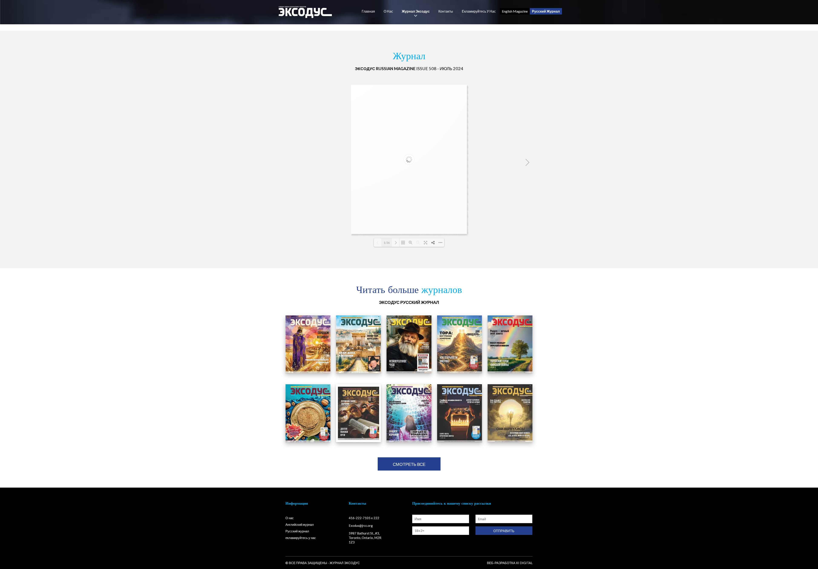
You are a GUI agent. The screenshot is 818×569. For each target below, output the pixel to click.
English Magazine (515, 11)
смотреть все (409, 464)
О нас (388, 11)
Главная (368, 11)
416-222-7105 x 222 (364, 518)
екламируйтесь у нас (479, 11)
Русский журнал (297, 531)
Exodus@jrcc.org (361, 525)
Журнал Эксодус (416, 11)
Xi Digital (524, 563)
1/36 (387, 242)
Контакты (445, 11)
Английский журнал (299, 524)
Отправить (503, 531)
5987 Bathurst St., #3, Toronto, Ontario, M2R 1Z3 (365, 537)
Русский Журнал (546, 11)
